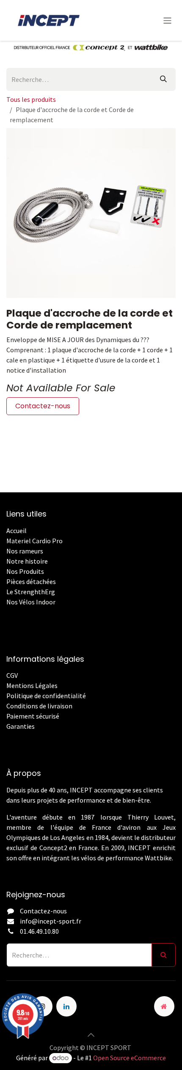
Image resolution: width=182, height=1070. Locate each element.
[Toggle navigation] (167, 20)
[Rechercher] (163, 79)
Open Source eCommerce (129, 1057)
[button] (91, 1035)
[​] (7, 736)
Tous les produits (31, 99)
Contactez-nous (42, 406)
